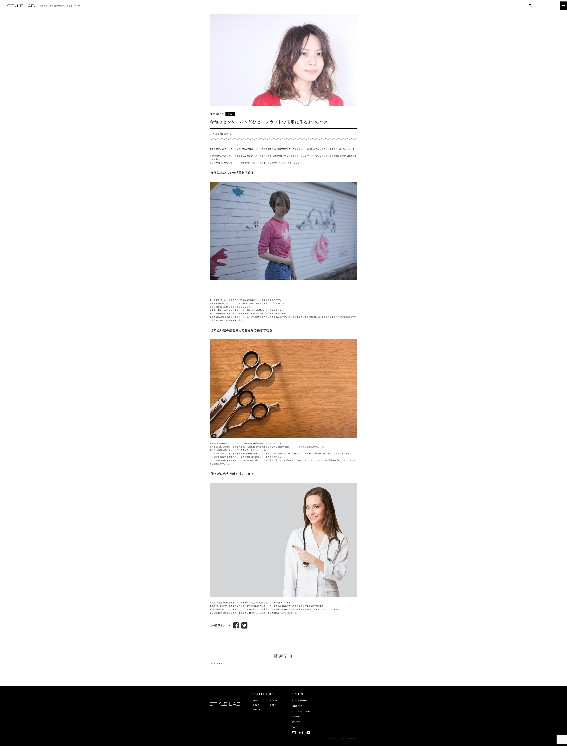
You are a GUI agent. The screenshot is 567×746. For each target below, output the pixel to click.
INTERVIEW (297, 705)
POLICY (295, 727)
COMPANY (297, 721)
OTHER (256, 709)
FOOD (256, 705)
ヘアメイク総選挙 (300, 700)
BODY (273, 705)
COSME (273, 700)
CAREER (296, 716)
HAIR (255, 700)
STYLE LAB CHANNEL (302, 711)
